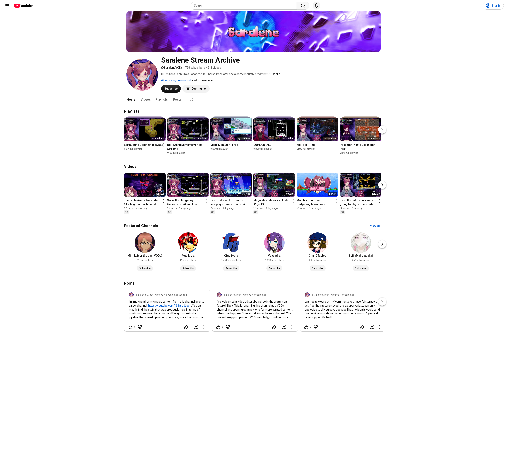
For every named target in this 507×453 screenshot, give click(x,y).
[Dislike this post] (140, 327)
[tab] (131, 99)
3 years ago (260, 294)
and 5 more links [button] (202, 80)
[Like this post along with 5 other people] (306, 327)
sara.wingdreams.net (177, 80)
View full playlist (133, 149)
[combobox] (245, 5)
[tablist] (253, 99)
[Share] (186, 327)
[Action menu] (204, 327)
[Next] (382, 130)
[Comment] (196, 327)
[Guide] (7, 5)
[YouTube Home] (23, 5)
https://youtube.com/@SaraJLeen (169, 305)
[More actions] (164, 201)
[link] (167, 311)
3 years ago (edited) (177, 294)
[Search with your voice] (316, 6)
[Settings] (477, 5)
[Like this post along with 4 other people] (130, 327)
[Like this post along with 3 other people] (218, 327)
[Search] (303, 6)
